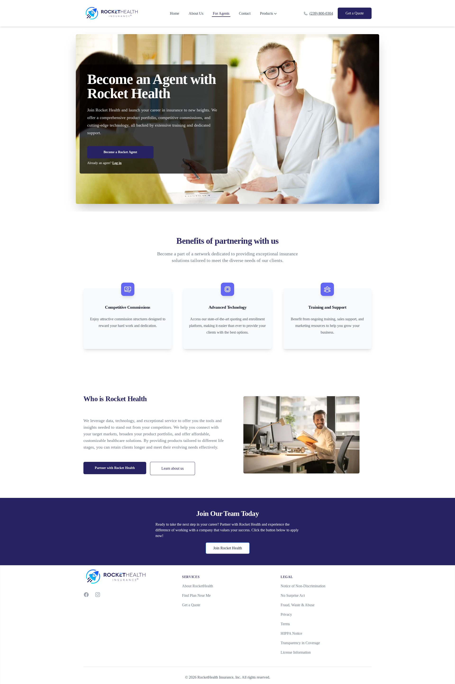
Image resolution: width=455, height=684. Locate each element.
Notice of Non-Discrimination (303, 586)
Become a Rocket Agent (120, 152)
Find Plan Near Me (196, 595)
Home (174, 13)
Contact (244, 13)
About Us (196, 13)
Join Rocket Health (227, 548)
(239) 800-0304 (321, 13)
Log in (117, 163)
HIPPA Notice (291, 633)
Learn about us (172, 468)
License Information (296, 652)
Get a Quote (191, 605)
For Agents (221, 13)
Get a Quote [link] (355, 13)
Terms (285, 624)
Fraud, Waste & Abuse (297, 605)
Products (266, 13)
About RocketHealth (197, 586)
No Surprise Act (293, 595)
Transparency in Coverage (300, 643)
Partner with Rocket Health (115, 468)
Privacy (286, 614)
